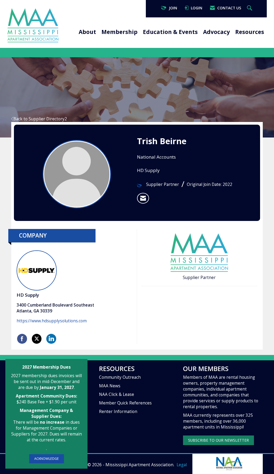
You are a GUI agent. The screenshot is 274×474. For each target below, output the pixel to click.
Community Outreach (120, 377)
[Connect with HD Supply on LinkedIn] (51, 338)
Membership (119, 32)
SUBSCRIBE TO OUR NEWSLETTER (218, 440)
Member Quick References (125, 403)
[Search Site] (250, 8)
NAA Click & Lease (116, 394)
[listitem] (143, 198)
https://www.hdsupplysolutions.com (52, 321)
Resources (249, 32)
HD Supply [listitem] (28, 295)
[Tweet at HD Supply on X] (36, 338)
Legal (182, 465)
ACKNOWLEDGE (46, 458)
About (87, 32)
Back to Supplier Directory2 (40, 119)
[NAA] (229, 462)
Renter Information (118, 411)
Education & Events (170, 32)
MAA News (109, 386)
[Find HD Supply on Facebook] (22, 338)
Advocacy (216, 32)
